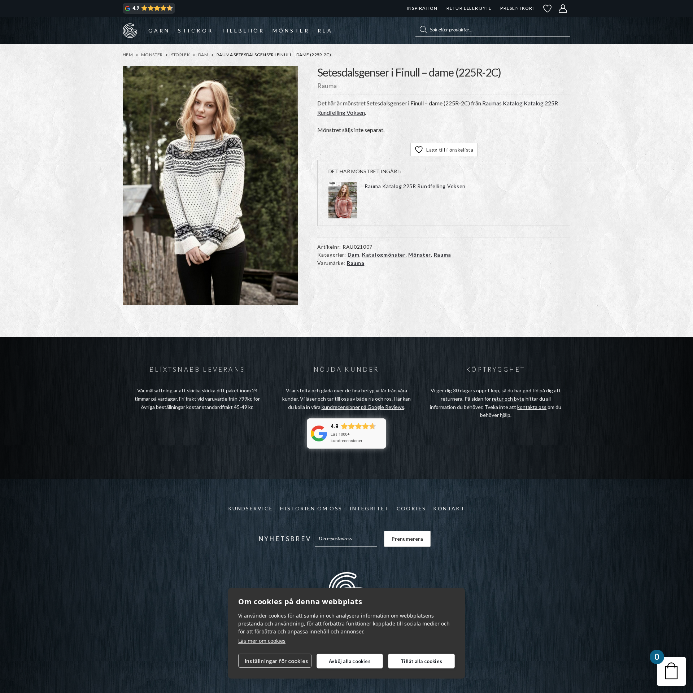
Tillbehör (243, 30)
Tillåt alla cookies (421, 661)
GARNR (130, 30)
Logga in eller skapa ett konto (563, 8)
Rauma (443, 255)
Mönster (291, 30)
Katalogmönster (384, 255)
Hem (128, 54)
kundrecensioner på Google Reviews (363, 407)
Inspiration (422, 8)
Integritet (369, 508)
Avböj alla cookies (350, 661)
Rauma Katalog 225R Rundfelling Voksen (415, 186)
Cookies (411, 508)
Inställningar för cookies (276, 661)
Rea (325, 30)
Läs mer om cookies (262, 640)
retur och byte (508, 399)
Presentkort (517, 8)
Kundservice (250, 508)
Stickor (195, 30)
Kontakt (449, 508)
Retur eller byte (469, 8)
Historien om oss (311, 508)
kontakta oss (531, 407)
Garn (159, 30)
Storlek (180, 54)
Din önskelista (547, 8)
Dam (203, 54)
